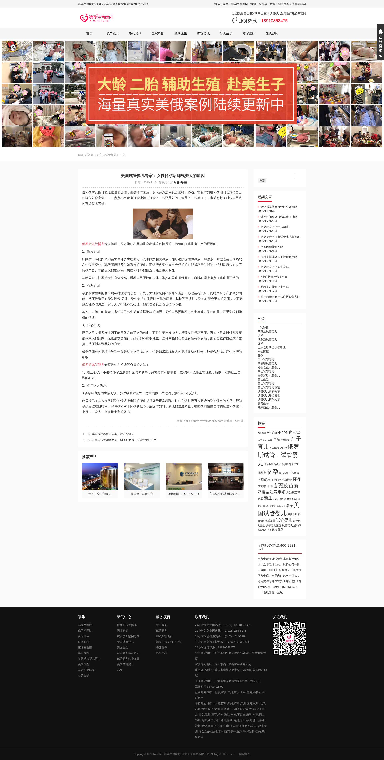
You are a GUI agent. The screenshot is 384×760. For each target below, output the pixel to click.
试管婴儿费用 (264, 529)
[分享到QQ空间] (174, 182)
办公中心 (161, 653)
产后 (276, 439)
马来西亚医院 (86, 669)
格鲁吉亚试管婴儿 (269, 367)
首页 (89, 33)
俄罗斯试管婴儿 (93, 244)
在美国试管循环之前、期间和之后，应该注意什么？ (124, 440)
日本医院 (83, 641)
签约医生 (180, 33)
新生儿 (270, 498)
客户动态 (112, 33)
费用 (274, 529)
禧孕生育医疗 (172, 754)
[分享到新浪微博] (171, 182)
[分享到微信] (182, 182)
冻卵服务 (161, 647)
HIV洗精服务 (164, 636)
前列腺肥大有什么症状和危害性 (280, 296)
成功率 (262, 486)
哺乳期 (262, 472)
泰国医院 (83, 653)
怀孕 (297, 479)
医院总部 (157, 33)
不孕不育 (285, 432)
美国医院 (83, 664)
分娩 (276, 464)
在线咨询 (271, 33)
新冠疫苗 (283, 485)
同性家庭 (263, 351)
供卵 (260, 335)
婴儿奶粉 (283, 473)
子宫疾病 (294, 472)
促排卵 (283, 447)
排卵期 (270, 486)
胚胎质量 (270, 520)
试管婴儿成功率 (292, 525)
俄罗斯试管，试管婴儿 (278, 454)
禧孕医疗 (249, 33)
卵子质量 (283, 464)
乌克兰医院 (85, 625)
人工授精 (274, 447)
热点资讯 (135, 33)
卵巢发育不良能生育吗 (275, 266)
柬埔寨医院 (85, 647)
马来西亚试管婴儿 (269, 407)
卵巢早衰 (294, 464)
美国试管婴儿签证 (269, 387)
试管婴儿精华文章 (269, 399)
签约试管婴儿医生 (89, 658)
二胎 (270, 440)
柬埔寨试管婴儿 (267, 363)
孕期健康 (264, 479)
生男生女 (281, 506)
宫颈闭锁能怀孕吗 (272, 246)
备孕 (260, 355)
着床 (289, 506)
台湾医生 (83, 636)
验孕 (280, 529)
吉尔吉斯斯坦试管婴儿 (272, 347)
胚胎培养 (292, 514)
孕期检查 (287, 479)
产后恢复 (285, 440)
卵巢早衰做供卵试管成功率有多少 (279, 237)
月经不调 (281, 498)
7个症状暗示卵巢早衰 (274, 276)
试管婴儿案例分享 (269, 391)
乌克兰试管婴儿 (267, 331)
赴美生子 (226, 33)
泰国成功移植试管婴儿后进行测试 (113, 434)
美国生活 (263, 379)
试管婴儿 (203, 33)
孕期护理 (276, 479)
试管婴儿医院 (273, 525)
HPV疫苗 (272, 432)
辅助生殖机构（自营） (170, 641)
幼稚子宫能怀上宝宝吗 (275, 286)
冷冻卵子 (268, 464)
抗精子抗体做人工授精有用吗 (279, 256)
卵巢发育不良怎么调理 (275, 226)
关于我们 (161, 625)
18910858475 (274, 20)
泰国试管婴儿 (266, 371)
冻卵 (260, 343)
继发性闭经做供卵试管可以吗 (279, 216)
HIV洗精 (263, 327)
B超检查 (262, 432)
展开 (380, 43)
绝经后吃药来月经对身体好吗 (279, 206)
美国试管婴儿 (108, 154)
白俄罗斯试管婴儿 (269, 375)
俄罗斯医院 (85, 630)
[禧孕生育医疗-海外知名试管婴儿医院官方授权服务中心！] (96, 18)
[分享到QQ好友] (178, 182)
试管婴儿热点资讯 (269, 395)
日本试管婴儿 (266, 359)
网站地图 (244, 754)
